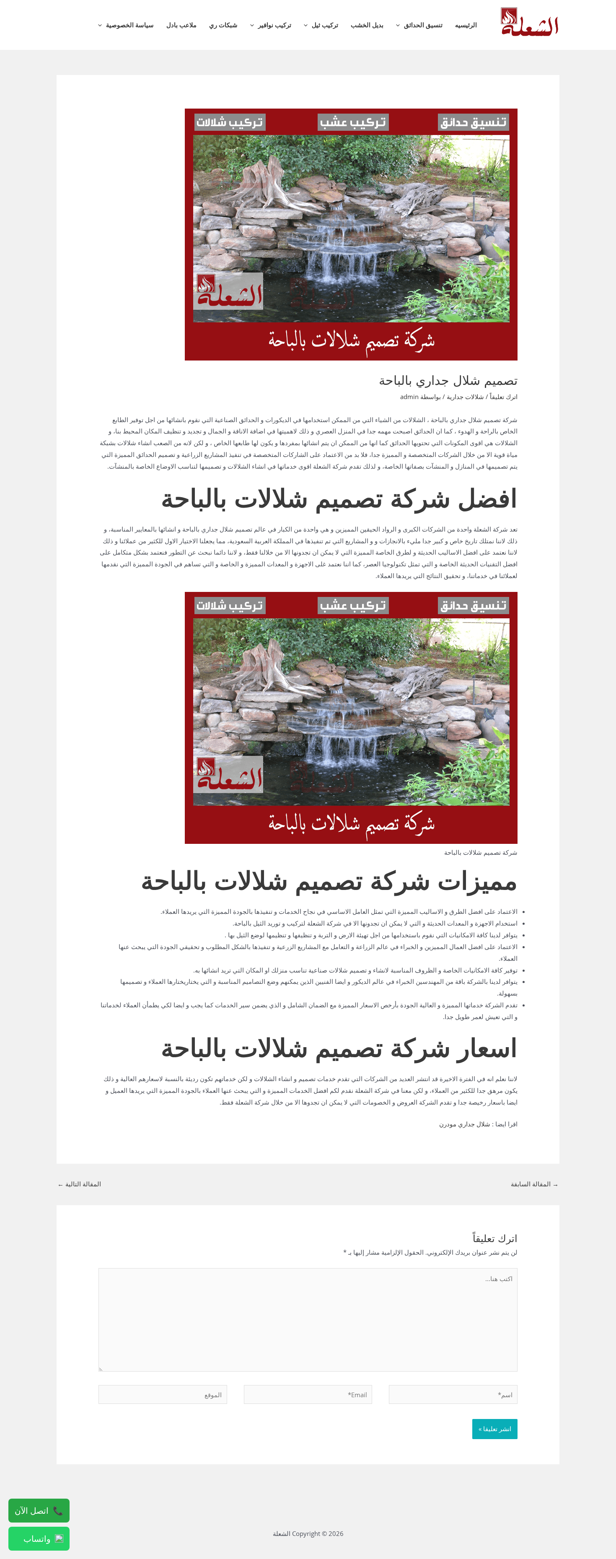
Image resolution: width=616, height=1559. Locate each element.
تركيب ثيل (325, 25)
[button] (400, 24)
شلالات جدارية (465, 396)
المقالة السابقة (535, 1184)
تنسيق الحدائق (423, 25)
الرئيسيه (466, 25)
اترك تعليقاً (504, 396)
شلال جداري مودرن (464, 1124)
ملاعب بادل (181, 25)
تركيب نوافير (274, 25)
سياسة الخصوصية (130, 25)
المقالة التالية (79, 1184)
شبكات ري (223, 25)
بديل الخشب (367, 25)
